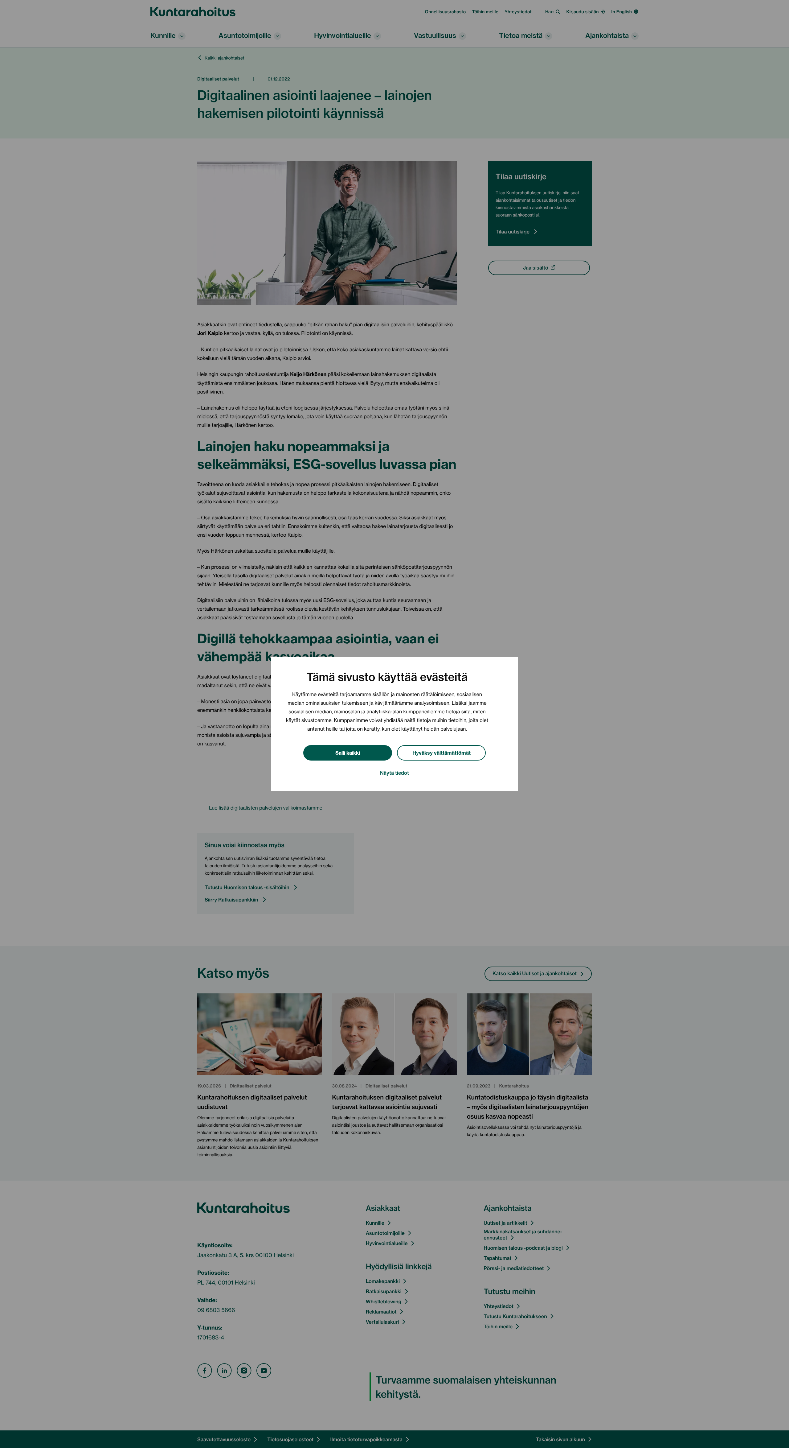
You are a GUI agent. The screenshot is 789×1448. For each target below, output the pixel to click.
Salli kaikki (347, 752)
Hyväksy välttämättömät (441, 752)
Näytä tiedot (394, 772)
